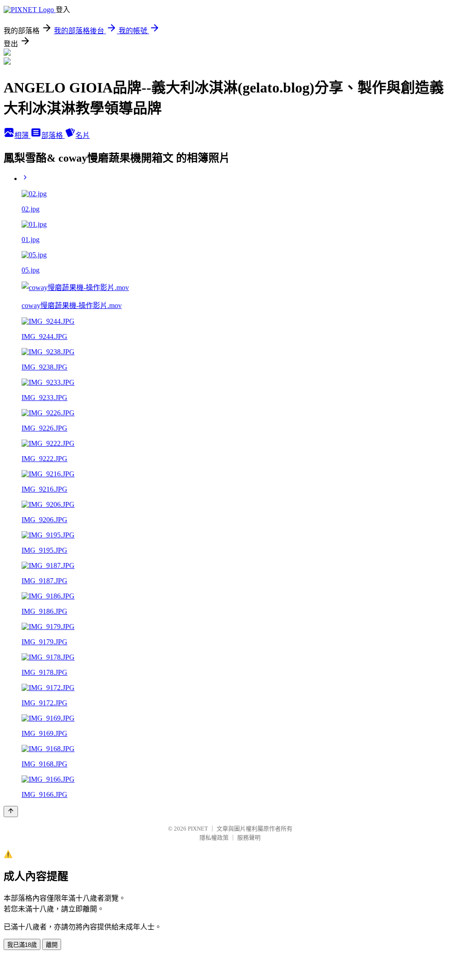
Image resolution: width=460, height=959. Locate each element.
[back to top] (11, 811)
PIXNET (198, 828)
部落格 (53, 135)
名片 (82, 135)
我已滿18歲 (22, 944)
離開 (52, 944)
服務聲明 (249, 837)
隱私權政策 (214, 837)
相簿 (22, 135)
